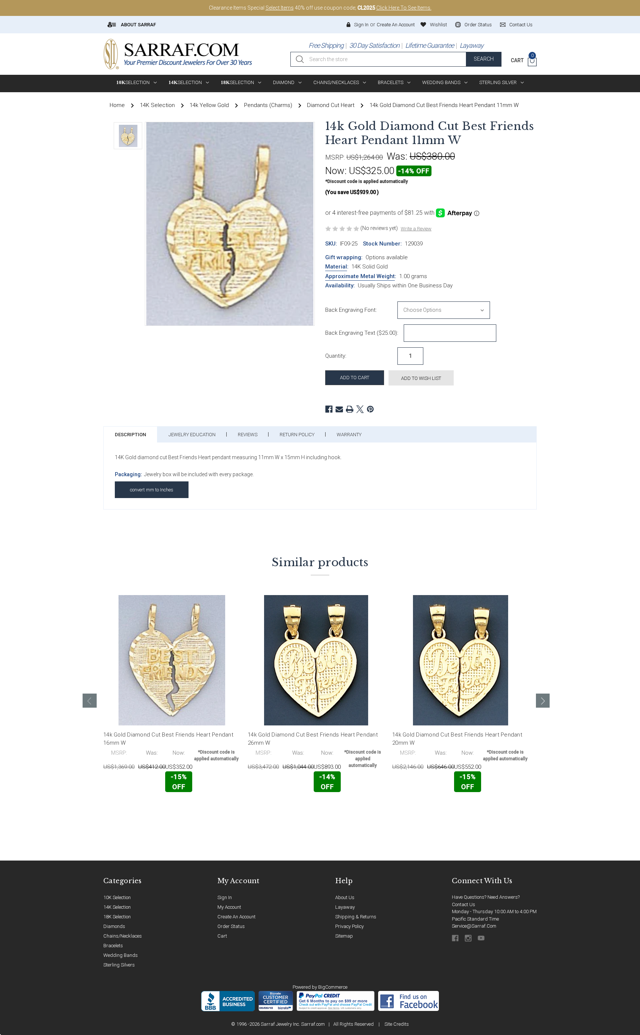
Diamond (283, 82)
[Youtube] (482, 938)
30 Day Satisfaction (374, 45)
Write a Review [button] (416, 228)
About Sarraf (138, 24)
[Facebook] (329, 409)
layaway (345, 907)
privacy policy (349, 926)
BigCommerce (332, 987)
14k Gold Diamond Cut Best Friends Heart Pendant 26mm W (313, 739)
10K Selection (117, 897)
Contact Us (463, 904)
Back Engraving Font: (351, 310)
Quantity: (335, 356)
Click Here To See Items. (403, 8)
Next (543, 700)
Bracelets (390, 82)
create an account (236, 916)
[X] (360, 409)
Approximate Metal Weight (360, 276)
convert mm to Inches (151, 490)
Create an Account (396, 24)
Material (336, 266)
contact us (521, 24)
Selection (133, 82)
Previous (89, 700)
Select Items (280, 8)
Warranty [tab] (349, 434)
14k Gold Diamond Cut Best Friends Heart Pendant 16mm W (168, 739)
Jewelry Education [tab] (192, 434)
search (484, 59)
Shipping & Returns (355, 916)
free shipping (326, 45)
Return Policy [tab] (297, 434)
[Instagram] (469, 938)
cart (222, 936)
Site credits (396, 1024)
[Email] (339, 409)
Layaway (471, 45)
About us (344, 897)
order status (478, 24)
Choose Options (136, 808)
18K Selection (117, 916)
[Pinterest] (370, 409)
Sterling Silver (498, 82)
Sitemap (344, 936)
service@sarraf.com (474, 926)
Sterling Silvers (119, 965)
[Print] (349, 409)
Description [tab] (130, 434)
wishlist (438, 24)
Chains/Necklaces (336, 82)
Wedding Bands (441, 82)
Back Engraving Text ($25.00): (361, 333)
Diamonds (114, 926)
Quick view (216, 807)
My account (229, 907)
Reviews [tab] (247, 434)
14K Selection (117, 907)
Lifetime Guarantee (429, 45)
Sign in (361, 24)
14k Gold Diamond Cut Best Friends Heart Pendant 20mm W (457, 739)
